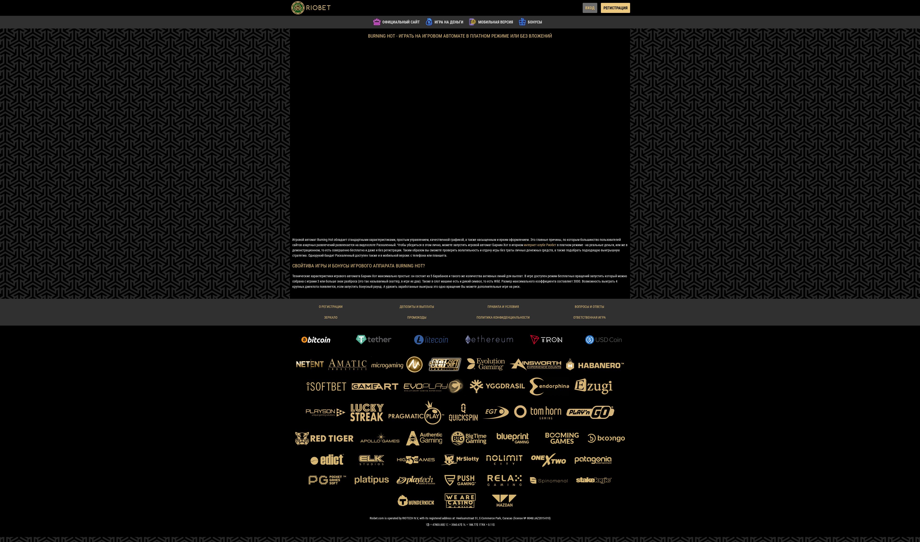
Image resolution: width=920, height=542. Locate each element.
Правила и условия (503, 307)
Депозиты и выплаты (417, 307)
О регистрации (331, 307)
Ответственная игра (589, 317)
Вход (590, 8)
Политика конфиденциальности (503, 317)
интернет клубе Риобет (540, 245)
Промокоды (416, 317)
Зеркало (330, 317)
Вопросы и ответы (589, 307)
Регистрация (615, 8)
